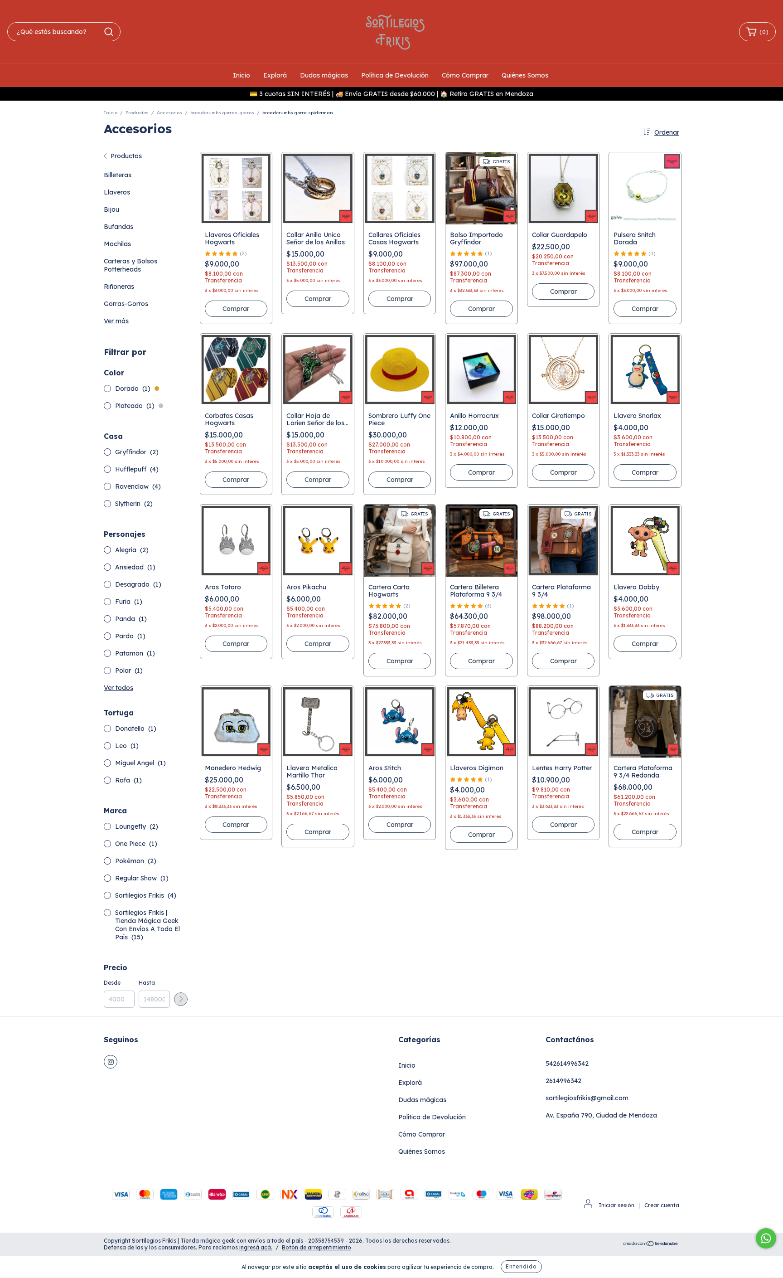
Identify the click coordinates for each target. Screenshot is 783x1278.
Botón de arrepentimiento (316, 1247)
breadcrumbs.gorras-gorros (222, 113)
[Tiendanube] (651, 1244)
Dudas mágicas (324, 75)
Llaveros (117, 192)
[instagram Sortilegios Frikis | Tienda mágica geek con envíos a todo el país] (110, 1062)
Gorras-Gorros (126, 304)
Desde (112, 982)
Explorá (275, 75)
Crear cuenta (661, 1205)
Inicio (241, 75)
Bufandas (118, 227)
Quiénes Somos (525, 75)
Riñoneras (119, 286)
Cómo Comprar (465, 75)
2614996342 (563, 1081)
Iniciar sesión (616, 1205)
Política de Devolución (395, 75)
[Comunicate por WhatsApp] (766, 1238)
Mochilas (117, 244)
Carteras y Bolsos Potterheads (130, 265)
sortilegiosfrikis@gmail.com (587, 1098)
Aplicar (181, 999)
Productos (137, 113)
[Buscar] (109, 32)
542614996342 (567, 1063)
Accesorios (169, 113)
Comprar (235, 309)
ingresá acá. (255, 1247)
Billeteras (117, 175)
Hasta (147, 982)
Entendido (521, 1266)
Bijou (111, 209)
